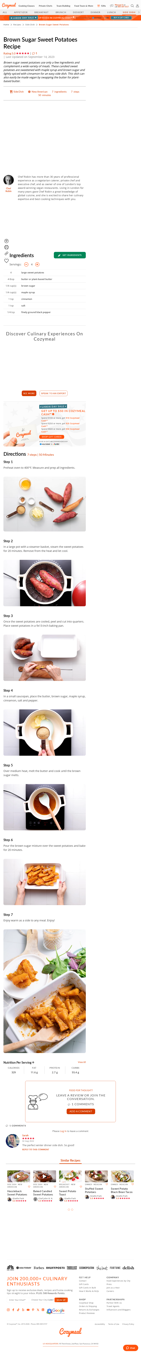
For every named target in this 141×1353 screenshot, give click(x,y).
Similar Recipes (70, 1161)
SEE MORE (29, 393)
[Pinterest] (33, 1309)
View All (82, 1062)
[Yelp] (23, 1309)
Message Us (119, 5)
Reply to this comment (35, 1149)
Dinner (95, 12)
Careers (110, 1291)
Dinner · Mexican (93, 1184)
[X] (38, 1309)
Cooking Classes (27, 5)
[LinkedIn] (43, 1309)
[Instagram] (8, 1309)
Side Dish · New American (14, 1185)
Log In (63, 1131)
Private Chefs (45, 5)
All (5, 12)
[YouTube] (28, 1309)
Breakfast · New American (67, 1185)
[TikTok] (18, 1309)
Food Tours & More (83, 5)
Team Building (63, 5)
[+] (37, 264)
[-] (26, 264)
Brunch (61, 12)
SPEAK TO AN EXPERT (53, 393)
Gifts (103, 5)
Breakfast (41, 12)
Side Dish (129, 12)
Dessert (78, 12)
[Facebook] (13, 1309)
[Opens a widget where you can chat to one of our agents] (130, 1348)
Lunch (111, 12)
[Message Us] (112, 5)
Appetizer (21, 12)
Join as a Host (113, 1287)
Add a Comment (81, 1111)
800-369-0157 (123, 7)
